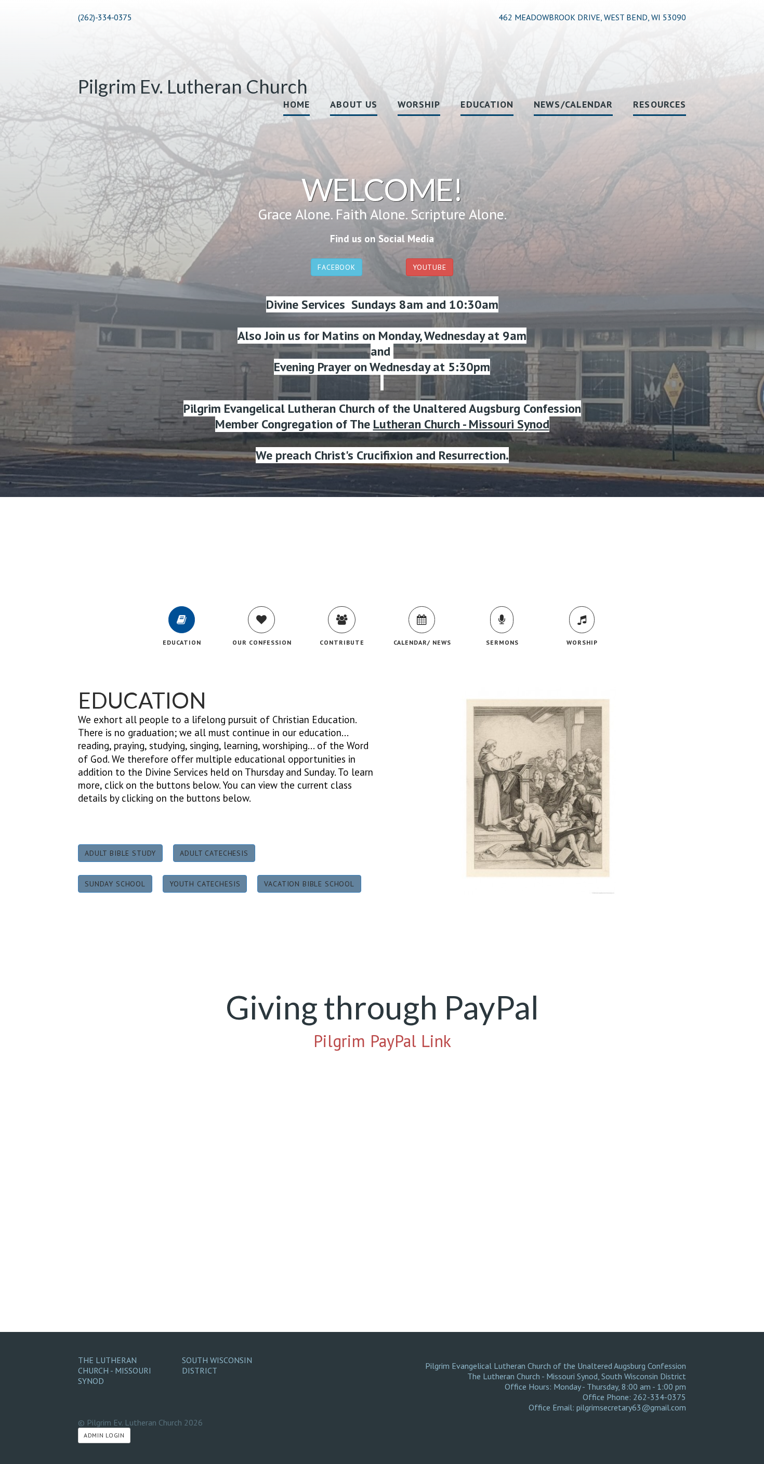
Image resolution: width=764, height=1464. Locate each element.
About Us (353, 104)
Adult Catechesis (214, 853)
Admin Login (104, 1435)
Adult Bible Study (120, 853)
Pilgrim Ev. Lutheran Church (193, 86)
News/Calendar (573, 104)
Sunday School (115, 883)
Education (486, 104)
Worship (419, 104)
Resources (659, 104)
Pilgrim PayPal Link (382, 1041)
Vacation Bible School (309, 883)
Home (296, 104)
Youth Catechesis (204, 883)
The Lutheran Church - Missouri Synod (114, 1370)
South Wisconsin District (217, 1365)
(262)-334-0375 (104, 17)
